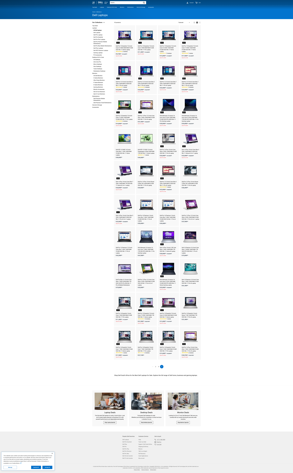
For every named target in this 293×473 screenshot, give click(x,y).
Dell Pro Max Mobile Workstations (102, 46)
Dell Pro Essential (98, 37)
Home (93, 12)
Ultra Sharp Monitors (99, 80)
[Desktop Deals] (146, 401)
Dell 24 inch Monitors (99, 91)
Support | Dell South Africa (145, 444)
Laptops (102, 7)
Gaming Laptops (97, 52)
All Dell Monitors (97, 75)
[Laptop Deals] (110, 401)
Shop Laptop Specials (110, 422)
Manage (10, 467)
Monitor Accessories (98, 89)
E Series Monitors (98, 85)
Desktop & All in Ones (112, 7)
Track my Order (142, 442)
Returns (140, 449)
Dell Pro (124, 446)
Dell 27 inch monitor (127, 458)
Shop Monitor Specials (183, 422)
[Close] (52, 453)
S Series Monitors (98, 78)
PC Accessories (97, 55)
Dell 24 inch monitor (127, 456)
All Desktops (96, 59)
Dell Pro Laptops (97, 35)
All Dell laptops (97, 30)
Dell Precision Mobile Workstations (99, 99)
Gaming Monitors (98, 87)
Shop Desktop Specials (146, 422)
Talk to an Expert (142, 451)
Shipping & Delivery (143, 446)
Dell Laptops (96, 32)
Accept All (47, 467)
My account (141, 458)
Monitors (122, 7)
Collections (98, 12)
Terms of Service (145, 469)
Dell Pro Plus (125, 449)
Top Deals (94, 7)
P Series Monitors (98, 82)
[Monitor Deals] (183, 401)
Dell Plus (124, 444)
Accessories (151, 7)
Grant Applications (143, 456)
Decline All (36, 467)
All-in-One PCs (97, 62)
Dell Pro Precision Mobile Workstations (100, 42)
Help (139, 439)
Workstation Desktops (99, 71)
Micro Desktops (97, 64)
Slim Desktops (97, 66)
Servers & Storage (141, 7)
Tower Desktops (97, 69)
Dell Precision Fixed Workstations (102, 102)
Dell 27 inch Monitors (99, 94)
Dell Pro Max (125, 453)
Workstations (130, 7)
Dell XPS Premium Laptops (100, 50)
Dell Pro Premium (126, 451)
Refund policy (153, 469)
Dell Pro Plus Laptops (99, 39)
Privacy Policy (137, 469)
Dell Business (141, 453)
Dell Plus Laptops (98, 48)
